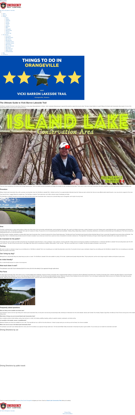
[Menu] (0, 12)
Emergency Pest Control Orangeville (24, 400)
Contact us (5, 54)
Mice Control (8, 44)
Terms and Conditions (67, 413)
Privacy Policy (67, 412)
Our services (5, 34)
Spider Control (9, 50)
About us (5, 15)
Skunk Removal (9, 48)
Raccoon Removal (10, 46)
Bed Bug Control (9, 37)
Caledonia (8, 20)
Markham (8, 26)
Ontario (4, 16)
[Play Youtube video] (67, 147)
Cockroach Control (10, 43)
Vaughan (8, 32)
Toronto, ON (8, 33)
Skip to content (3, 0)
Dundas (7, 22)
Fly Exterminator (9, 51)
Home (4, 13)
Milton (7, 27)
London (7, 25)
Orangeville (8, 29)
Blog (4, 53)
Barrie (7, 17)
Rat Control (8, 47)
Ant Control (8, 36)
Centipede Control (10, 41)
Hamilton (8, 23)
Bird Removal (9, 40)
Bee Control (8, 39)
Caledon (7, 19)
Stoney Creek (9, 30)
